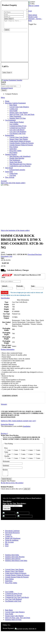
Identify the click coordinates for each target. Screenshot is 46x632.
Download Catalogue (12, 531)
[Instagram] (12, 625)
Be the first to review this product (12, 483)
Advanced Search (7, 88)
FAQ (30, 11)
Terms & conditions (11, 540)
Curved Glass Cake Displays (15, 612)
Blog (6, 544)
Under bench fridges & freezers (15, 573)
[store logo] (11, 80)
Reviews (4, 433)
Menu (3, 97)
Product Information (7, 349)
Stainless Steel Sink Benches (14, 557)
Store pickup (32, 15)
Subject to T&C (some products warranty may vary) (18, 421)
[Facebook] (15, 625)
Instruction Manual (7, 424)
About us (8, 534)
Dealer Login (32, 17)
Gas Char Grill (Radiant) (13, 599)
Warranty (4, 404)
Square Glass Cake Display (14, 571)
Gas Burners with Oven (13, 601)
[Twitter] (17, 625)
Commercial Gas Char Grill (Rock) (17, 597)
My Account (9, 542)
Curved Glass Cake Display (14, 569)
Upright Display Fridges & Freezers (17, 575)
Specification (5, 298)
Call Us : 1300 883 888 (14, 521)
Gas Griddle (9, 592)
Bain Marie (9, 610)
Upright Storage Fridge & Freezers (17, 577)
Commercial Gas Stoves (13, 595)
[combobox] (11, 86)
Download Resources (12, 532)
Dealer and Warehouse (12, 538)
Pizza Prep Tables (11, 583)
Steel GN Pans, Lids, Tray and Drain (17, 618)
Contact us (8, 536)
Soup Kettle (9, 614)
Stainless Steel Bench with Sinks (16, 560)
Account (4, 181)
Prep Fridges (9, 579)
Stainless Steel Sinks (12, 555)
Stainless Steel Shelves (12, 559)
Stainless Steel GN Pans (13, 619)
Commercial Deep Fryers (13, 593)
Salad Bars (8, 581)
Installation (26, 426)
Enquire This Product (8, 481)
